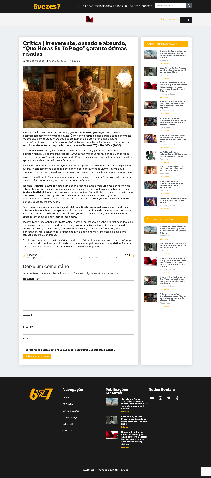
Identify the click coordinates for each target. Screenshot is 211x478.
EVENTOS (135, 6)
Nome (27, 315)
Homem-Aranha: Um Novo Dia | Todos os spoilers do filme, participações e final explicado (172, 104)
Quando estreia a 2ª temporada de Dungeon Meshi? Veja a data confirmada (171, 184)
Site (25, 338)
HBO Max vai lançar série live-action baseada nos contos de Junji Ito (171, 169)
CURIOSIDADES (103, 6)
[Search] (188, 5)
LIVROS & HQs (120, 6)
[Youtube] (152, 398)
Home (78, 6)
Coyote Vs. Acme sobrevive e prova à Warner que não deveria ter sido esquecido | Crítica (173, 54)
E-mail (28, 327)
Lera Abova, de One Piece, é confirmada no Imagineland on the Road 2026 (173, 70)
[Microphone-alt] (177, 398)
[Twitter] (168, 398)
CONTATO (147, 6)
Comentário (31, 279)
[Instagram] (160, 398)
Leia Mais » (164, 63)
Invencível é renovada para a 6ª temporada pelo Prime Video (173, 200)
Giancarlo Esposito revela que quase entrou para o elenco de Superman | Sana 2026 (173, 138)
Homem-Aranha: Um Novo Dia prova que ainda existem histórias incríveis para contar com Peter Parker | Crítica (173, 87)
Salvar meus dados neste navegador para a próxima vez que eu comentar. (70, 350)
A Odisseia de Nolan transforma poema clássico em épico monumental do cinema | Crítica (173, 121)
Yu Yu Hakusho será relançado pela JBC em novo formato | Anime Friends (173, 154)
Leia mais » (125, 412)
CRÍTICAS (88, 6)
